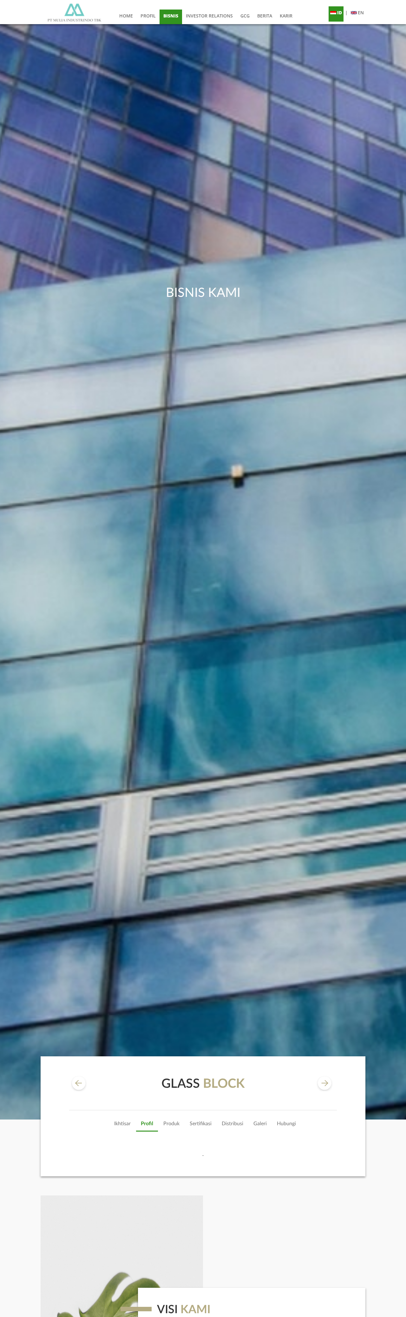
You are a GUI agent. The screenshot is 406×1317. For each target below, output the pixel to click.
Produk (171, 1123)
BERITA (264, 16)
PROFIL (148, 16)
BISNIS (170, 16)
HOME (126, 16)
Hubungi (286, 1123)
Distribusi (232, 1123)
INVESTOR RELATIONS (209, 16)
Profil (147, 1123)
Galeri (260, 1123)
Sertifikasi (201, 1123)
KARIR (286, 16)
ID (339, 13)
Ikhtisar (122, 1123)
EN (361, 13)
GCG (245, 16)
